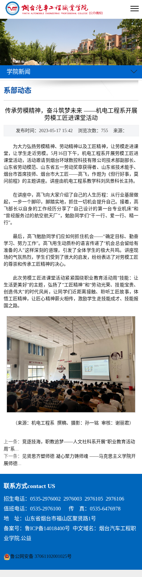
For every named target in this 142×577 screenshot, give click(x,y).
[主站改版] (54, 9)
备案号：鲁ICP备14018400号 (37, 528)
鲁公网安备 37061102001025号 (41, 556)
